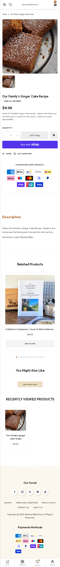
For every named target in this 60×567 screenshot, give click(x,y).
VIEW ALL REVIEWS (12, 101)
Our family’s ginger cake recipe (15, 437)
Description (11, 217)
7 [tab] (31, 357)
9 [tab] (36, 357)
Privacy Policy (49, 503)
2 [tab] (19, 357)
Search (8, 503)
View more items (30, 384)
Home (4, 14)
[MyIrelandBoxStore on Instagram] (22, 492)
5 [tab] (26, 357)
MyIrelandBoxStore (30, 4)
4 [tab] (23, 357)
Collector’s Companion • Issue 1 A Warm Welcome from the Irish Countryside (30, 329)
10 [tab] (38, 357)
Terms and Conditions (27, 503)
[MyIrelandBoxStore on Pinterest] (38, 492)
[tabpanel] (30, 46)
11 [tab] (41, 357)
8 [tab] (33, 357)
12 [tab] (43, 357)
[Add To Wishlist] (15, 419)
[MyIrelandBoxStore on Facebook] (15, 492)
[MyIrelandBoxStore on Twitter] (30, 492)
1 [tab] (16, 357)
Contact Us (23, 507)
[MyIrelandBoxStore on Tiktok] (45, 492)
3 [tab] (21, 357)
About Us (38, 507)
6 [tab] (28, 357)
